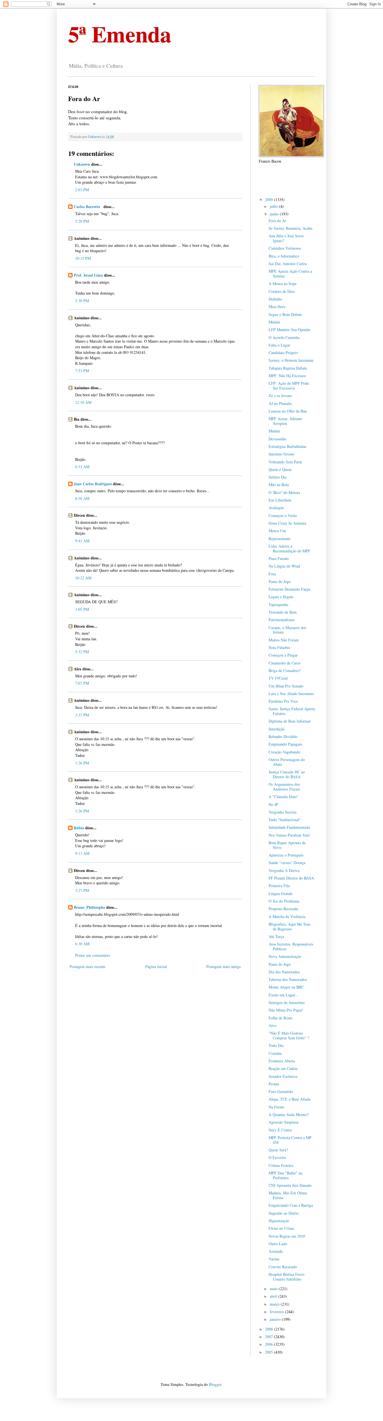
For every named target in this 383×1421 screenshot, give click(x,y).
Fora (272, 574)
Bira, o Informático (284, 256)
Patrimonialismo (282, 619)
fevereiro (277, 1311)
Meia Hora (277, 306)
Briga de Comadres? (285, 670)
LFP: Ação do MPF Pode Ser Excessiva (289, 386)
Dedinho (275, 299)
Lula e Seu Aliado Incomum (291, 693)
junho (275, 214)
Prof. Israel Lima (88, 275)
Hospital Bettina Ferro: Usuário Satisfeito (287, 1277)
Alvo (272, 1025)
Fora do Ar (277, 220)
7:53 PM (82, 370)
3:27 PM (82, 890)
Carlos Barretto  (88, 206)
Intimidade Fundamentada (289, 827)
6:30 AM (82, 943)
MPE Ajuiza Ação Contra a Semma (290, 273)
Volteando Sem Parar (285, 461)
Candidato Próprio (283, 352)
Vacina (274, 1258)
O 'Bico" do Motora (284, 492)
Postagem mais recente (87, 966)
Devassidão (277, 438)
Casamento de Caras (284, 663)
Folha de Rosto (280, 1018)
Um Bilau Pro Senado (286, 686)
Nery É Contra (280, 1130)
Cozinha (275, 1053)
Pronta (274, 1084)
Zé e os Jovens (280, 395)
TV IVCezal (278, 678)
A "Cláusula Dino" (283, 796)
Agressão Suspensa (283, 1122)
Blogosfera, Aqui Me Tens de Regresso (289, 926)
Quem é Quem (280, 469)
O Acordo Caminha (284, 337)
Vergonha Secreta (282, 812)
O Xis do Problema (284, 901)
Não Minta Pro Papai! (286, 1010)
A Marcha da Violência (287, 916)
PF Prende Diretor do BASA (291, 878)
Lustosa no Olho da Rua (288, 411)
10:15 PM (83, 258)
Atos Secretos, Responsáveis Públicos (291, 946)
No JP (273, 804)
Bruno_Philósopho (89, 907)
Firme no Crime (281, 1228)
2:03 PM (82, 189)
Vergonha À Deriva (284, 870)
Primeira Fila (279, 885)
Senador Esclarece (283, 1076)
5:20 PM (82, 221)
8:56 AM (82, 498)
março (275, 1304)
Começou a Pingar (283, 655)
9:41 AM (82, 540)
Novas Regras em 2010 (287, 1236)
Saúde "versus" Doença (287, 862)
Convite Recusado (283, 1266)
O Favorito (277, 1157)
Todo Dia (276, 1045)
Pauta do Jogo (280, 581)
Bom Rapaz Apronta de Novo (287, 845)
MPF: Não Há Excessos (287, 375)
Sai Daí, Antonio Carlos (288, 263)
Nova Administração (285, 956)
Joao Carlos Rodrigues (93, 484)
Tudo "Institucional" (285, 819)
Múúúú (274, 322)
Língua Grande (280, 893)
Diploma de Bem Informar (290, 721)
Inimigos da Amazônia (286, 1002)
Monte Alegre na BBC (286, 987)
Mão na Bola (279, 484)
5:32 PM (82, 651)
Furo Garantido (281, 1091)
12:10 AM (83, 402)
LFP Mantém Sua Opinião (289, 329)
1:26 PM (82, 763)
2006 (269, 1344)
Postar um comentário (92, 955)
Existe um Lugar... (283, 995)
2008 (269, 1329)
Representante (279, 538)
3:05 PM (82, 609)
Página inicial (156, 966)
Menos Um (277, 530)
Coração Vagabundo (284, 752)
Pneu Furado (279, 558)
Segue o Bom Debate (285, 314)
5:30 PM (82, 300)
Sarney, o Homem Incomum (291, 360)
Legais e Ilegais (281, 596)
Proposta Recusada (283, 908)
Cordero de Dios (282, 291)
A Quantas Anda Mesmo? (289, 1114)
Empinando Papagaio (285, 744)
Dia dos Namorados (284, 971)
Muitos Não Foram (284, 640)
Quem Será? (278, 1150)
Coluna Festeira (281, 1165)
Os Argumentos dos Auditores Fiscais (284, 787)
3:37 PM (82, 715)
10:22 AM (83, 577)
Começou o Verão (283, 515)
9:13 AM (82, 853)
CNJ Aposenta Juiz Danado (290, 1185)
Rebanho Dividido (283, 736)
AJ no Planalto (280, 403)
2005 (269, 1352)
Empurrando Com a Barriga (291, 1205)
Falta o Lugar (279, 345)
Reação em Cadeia (283, 1068)
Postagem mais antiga (223, 966)
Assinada (276, 1251)
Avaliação (276, 507)
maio (274, 1288)
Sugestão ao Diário (284, 1213)
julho (274, 206)
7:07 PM (82, 683)
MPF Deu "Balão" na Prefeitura (285, 1175)
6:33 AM (82, 466)
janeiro (276, 1319)
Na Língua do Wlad (284, 566)
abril (274, 1296)
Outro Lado (278, 1243)
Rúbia (79, 828)
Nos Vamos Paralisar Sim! (289, 835)
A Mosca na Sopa (282, 283)
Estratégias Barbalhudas (287, 446)
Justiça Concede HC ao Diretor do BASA (287, 774)
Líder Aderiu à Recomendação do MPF (289, 548)
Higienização (279, 1220)
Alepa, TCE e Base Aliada (289, 1099)
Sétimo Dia (278, 477)
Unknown (82, 164)
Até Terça (276, 936)
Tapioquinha (278, 604)
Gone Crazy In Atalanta (287, 523)
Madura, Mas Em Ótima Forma (288, 1195)
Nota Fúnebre (279, 647)
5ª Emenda (119, 33)
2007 (269, 1336)
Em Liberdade (280, 500)
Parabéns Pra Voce (283, 701)
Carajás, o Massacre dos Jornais (287, 630)
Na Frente (276, 1107)
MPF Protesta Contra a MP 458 (290, 1140)
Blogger (215, 1384)
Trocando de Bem (283, 612)
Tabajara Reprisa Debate (288, 368)
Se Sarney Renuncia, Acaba (290, 228)
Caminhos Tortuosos (285, 248)
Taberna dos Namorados (288, 979)
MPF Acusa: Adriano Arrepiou (285, 421)
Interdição (277, 729)
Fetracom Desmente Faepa (289, 589)
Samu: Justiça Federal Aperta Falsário (292, 711)
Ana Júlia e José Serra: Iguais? (286, 238)
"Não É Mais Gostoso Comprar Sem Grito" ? (289, 1035)
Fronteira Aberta (282, 1061)
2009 (269, 199)
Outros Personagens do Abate (287, 762)
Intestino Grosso (281, 454)
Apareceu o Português (286, 855)
